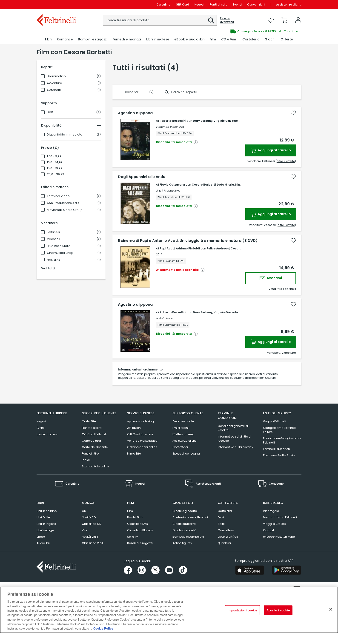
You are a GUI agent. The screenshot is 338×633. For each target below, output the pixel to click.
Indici (86, 460)
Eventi (237, 4)
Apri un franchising (140, 421)
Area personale (183, 421)
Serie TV (132, 537)
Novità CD (89, 517)
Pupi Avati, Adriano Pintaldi (180, 248)
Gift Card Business (140, 434)
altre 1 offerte (286, 225)
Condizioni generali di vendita (233, 428)
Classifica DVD (137, 524)
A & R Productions (168, 190)
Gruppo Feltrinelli (274, 421)
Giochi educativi (184, 524)
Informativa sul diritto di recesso (234, 439)
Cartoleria (225, 511)
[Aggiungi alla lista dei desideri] (293, 112)
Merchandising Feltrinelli (280, 517)
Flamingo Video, (167, 127)
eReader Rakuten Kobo (279, 537)
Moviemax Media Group (65, 210)
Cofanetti (54, 90)
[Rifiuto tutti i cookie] (331, 609)
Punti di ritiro (218, 4)
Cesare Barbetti (204, 185)
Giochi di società (184, 530)
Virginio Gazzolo (226, 121)
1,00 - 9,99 (54, 156)
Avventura (54, 83)
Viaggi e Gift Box (274, 524)
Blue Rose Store (58, 246)
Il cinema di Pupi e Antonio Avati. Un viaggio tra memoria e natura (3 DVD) (188, 240)
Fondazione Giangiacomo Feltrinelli (282, 440)
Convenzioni (256, 4)
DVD (50, 112)
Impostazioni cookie (242, 610)
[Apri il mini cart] (284, 20)
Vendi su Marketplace (142, 441)
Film (130, 511)
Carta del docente (95, 447)
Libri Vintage (45, 530)
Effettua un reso (183, 434)
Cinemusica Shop (60, 253)
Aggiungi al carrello (274, 150)
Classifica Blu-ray (140, 530)
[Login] (298, 20)
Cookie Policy (103, 628)
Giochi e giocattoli (185, 511)
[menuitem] (48, 39)
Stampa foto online (95, 466)
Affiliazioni (134, 428)
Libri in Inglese (46, 524)
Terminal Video (58, 196)
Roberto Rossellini (173, 121)
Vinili (85, 530)
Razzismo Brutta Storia (279, 455)
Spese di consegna (186, 453)
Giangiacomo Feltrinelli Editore (279, 430)
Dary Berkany (202, 121)
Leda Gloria (225, 185)
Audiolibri (43, 543)
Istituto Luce (164, 318)
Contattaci (180, 447)
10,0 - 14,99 (55, 162)
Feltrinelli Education (276, 449)
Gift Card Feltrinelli (94, 434)
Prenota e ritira (92, 428)
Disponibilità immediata (64, 134)
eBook (41, 537)
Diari (221, 517)
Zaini (221, 524)
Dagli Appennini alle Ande (141, 176)
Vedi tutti (48, 268)
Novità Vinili (90, 537)
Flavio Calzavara (172, 185)
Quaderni (224, 543)
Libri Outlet (44, 517)
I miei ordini (180, 428)
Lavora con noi (47, 434)
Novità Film (135, 517)
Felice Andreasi (218, 248)
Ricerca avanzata (227, 20)
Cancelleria (226, 530)
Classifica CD (91, 524)
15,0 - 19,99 (54, 168)
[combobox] (160, 20)
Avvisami (274, 278)
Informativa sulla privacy (235, 447)
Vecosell (53, 239)
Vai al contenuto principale (56, 4)
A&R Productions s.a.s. (63, 203)
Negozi (199, 4)
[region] (169, 610)
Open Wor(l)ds (228, 537)
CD (84, 511)
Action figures (182, 543)
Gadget (268, 530)
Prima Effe (134, 453)
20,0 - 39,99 (55, 174)
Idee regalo (271, 511)
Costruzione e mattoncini (190, 517)
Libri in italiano (47, 511)
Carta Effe (89, 421)
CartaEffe (163, 4)
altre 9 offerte (286, 161)
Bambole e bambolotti (188, 537)
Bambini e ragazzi (140, 543)
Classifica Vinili (92, 543)
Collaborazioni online (142, 447)
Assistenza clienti (288, 4)
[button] (211, 20)
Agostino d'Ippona (135, 113)
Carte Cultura (91, 441)
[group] (235, 31)
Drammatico (56, 76)
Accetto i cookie (278, 610)
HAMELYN (53, 260)
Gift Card (182, 4)
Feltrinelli (53, 232)
